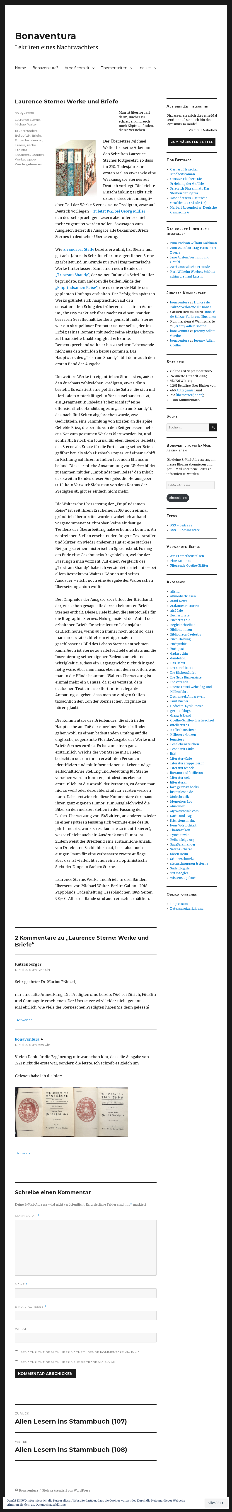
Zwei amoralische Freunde (190, 267)
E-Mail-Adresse (30, 1307)
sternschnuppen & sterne (189, 864)
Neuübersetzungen (29, 154)
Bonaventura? (45, 68)
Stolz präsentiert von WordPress (66, 1490)
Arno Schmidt (77, 68)
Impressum (179, 904)
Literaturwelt (180, 778)
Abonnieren (178, 498)
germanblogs (180, 711)
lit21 (173, 754)
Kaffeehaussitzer (183, 730)
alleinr (175, 591)
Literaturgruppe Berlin (187, 763)
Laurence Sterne (27, 119)
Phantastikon (180, 830)
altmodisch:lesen (183, 596)
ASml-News (178, 601)
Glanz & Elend (180, 716)
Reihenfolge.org (182, 840)
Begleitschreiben (183, 625)
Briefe (36, 135)
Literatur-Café (181, 759)
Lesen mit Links (182, 749)
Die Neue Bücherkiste (186, 677)
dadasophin (179, 654)
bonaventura (27, 1039)
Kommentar (27, 1216)
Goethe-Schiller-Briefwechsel (192, 720)
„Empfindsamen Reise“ (76, 287)
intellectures (179, 725)
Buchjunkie (178, 644)
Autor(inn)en (186, 390)
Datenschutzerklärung (187, 909)
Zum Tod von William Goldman (193, 243)
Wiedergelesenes (28, 164)
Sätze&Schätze (181, 849)
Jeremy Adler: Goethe (190, 326)
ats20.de (176, 611)
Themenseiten (114, 68)
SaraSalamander (183, 844)
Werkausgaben (26, 159)
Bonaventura (45, 35)
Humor (20, 145)
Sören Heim (179, 854)
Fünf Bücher (179, 701)
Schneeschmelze (182, 859)
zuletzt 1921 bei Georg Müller (119, 211)
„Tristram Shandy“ (72, 275)
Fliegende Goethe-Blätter (189, 566)
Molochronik (179, 797)
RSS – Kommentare (185, 530)
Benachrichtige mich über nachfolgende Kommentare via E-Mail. (81, 1352)
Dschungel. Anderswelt (187, 696)
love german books (184, 787)
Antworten (24, 1020)
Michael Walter (26, 124)
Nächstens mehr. (182, 821)
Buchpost (177, 649)
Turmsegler (179, 873)
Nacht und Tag (181, 816)
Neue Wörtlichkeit (183, 825)
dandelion (178, 658)
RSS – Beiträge (181, 525)
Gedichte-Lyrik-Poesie (186, 706)
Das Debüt (177, 663)
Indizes (145, 68)
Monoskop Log (181, 802)
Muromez (177, 806)
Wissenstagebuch (183, 878)
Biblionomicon (181, 630)
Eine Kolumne (180, 561)
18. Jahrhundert (26, 131)
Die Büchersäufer (183, 673)
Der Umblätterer (182, 668)
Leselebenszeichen (184, 744)
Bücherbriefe (180, 615)
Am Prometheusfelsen (187, 556)
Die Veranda (179, 682)
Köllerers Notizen (183, 735)
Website (22, 1329)
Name (21, 1284)
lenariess (177, 739)
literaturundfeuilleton (186, 773)
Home (20, 68)
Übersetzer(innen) (189, 395)
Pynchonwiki (179, 835)
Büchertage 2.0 (181, 620)
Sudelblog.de (180, 868)
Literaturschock (182, 768)
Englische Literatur (28, 140)
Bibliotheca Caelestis (185, 634)
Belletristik (23, 135)
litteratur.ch (178, 782)
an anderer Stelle (78, 249)
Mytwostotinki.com (184, 811)
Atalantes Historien (184, 606)
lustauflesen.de (181, 792)
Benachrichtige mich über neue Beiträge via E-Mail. (68, 1362)
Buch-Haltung (180, 639)
